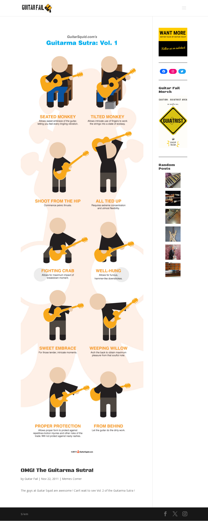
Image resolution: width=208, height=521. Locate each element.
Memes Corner (72, 479)
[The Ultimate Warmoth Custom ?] (173, 205)
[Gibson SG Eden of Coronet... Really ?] (173, 258)
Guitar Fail (31, 479)
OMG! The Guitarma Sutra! (57, 470)
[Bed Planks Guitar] (173, 240)
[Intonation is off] (173, 223)
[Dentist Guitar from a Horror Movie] (173, 187)
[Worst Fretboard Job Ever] (173, 276)
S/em (24, 514)
